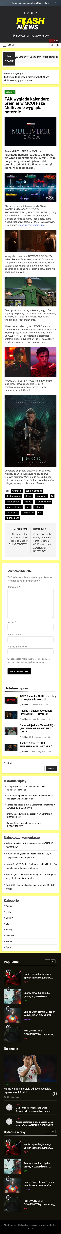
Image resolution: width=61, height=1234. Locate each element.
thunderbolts (13, 518)
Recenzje (10, 935)
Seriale (9, 941)
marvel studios (14, 507)
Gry (7, 924)
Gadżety (9, 918)
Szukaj (8, 763)
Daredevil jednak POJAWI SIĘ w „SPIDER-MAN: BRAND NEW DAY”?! (37, 729)
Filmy (8, 912)
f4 (52, 496)
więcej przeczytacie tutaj (31, 225)
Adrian (25, 704)
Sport (8, 947)
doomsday (41, 496)
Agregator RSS (13, 864)
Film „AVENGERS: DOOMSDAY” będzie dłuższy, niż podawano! (39, 1015)
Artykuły (10, 92)
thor (40, 512)
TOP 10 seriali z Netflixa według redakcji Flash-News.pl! (37, 1034)
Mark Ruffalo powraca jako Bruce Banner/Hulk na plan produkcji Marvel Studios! (33, 1111)
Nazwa (12, 622)
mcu (28, 507)
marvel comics (43, 501)
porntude (10, 885)
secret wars (12, 512)
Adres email (14, 634)
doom (28, 496)
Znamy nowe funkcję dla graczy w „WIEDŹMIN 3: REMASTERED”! (27, 3)
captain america (34, 490)
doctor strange (14, 496)
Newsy (9, 929)
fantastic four (13, 501)
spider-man (28, 512)
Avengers (16, 490)
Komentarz (14, 587)
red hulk (39, 507)
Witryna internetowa (18, 646)
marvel (28, 501)
